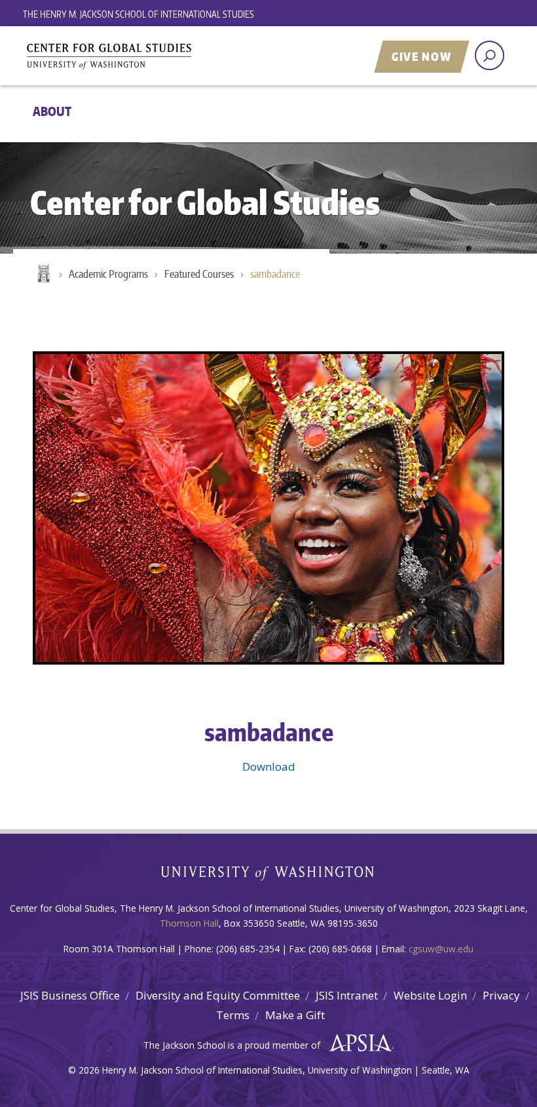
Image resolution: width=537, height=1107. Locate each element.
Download (268, 766)
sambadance (275, 274)
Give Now (422, 56)
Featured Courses (199, 274)
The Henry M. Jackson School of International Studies (138, 14)
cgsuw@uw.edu (441, 948)
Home (42, 274)
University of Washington (269, 875)
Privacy (501, 995)
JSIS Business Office (70, 995)
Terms (233, 1014)
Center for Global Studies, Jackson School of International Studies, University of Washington (186, 57)
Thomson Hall (189, 923)
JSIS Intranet (347, 995)
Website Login (430, 995)
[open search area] (489, 55)
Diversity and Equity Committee (218, 995)
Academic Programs (108, 274)
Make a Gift (295, 1014)
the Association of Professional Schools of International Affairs (357, 1043)
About (52, 111)
